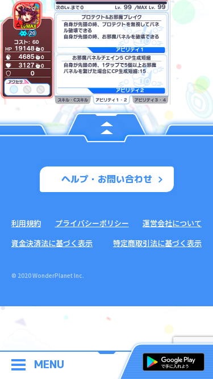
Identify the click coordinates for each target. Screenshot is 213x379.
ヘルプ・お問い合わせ (106, 179)
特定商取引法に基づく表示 (157, 243)
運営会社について (172, 223)
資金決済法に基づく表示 (52, 243)
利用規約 (26, 223)
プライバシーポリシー (92, 223)
